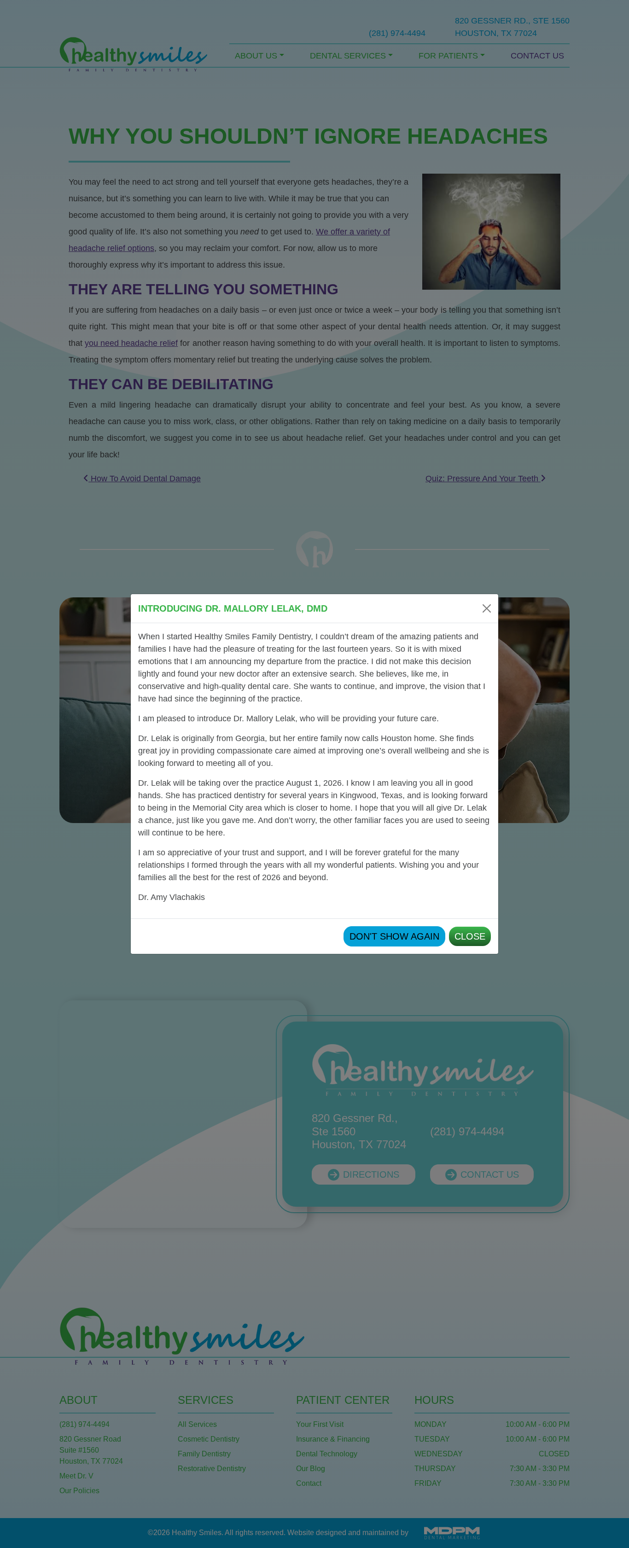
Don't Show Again (394, 936)
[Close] (487, 608)
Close (469, 936)
